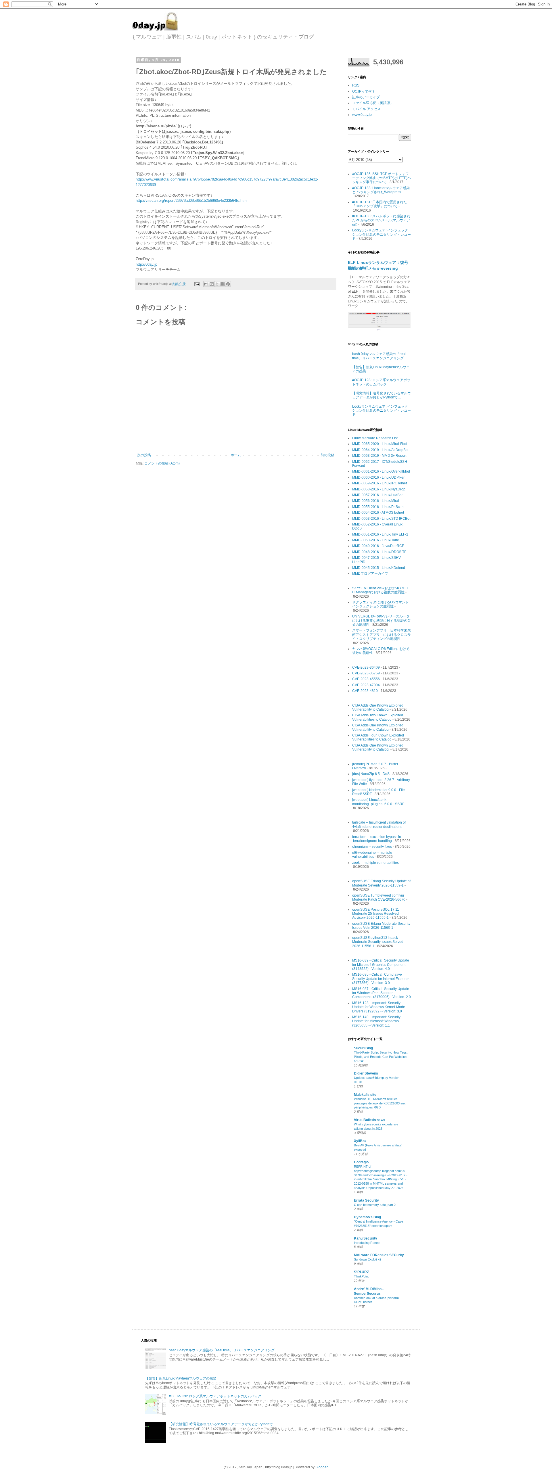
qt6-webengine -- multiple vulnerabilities (372, 855)
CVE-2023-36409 (366, 667)
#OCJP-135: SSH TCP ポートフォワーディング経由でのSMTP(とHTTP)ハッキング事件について (381, 178)
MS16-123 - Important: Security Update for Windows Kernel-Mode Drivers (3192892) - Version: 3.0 (378, 1007)
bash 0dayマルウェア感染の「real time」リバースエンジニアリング (379, 356)
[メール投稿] (196, 283)
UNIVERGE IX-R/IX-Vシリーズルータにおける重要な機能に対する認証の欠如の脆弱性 (381, 620)
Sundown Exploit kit (367, 1259)
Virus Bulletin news (369, 1120)
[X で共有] (217, 284)
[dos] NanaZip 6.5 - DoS (371, 774)
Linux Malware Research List (375, 438)
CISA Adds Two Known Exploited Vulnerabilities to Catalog (377, 717)
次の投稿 (144, 455)
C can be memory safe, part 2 (375, 1204)
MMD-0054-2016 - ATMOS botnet (378, 513)
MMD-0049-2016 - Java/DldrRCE (378, 546)
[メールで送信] (206, 284)
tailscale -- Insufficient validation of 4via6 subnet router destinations (379, 824)
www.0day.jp (362, 115)
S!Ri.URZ (361, 1272)
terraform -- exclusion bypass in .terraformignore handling (376, 839)
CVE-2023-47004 (366, 685)
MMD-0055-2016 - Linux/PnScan (378, 507)
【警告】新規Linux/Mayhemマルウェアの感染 (180, 1378)
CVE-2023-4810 (365, 691)
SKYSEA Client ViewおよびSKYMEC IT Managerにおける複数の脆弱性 (380, 590)
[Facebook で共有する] (222, 284)
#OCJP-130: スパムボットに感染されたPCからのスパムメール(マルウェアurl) (381, 220)
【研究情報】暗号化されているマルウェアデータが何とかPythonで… (381, 395)
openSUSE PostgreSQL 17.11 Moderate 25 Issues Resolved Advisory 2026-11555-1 (375, 914)
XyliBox (360, 1141)
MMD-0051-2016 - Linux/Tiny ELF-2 (380, 534)
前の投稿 (327, 455)
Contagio (361, 1162)
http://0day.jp (146, 264)
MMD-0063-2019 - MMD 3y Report (379, 456)
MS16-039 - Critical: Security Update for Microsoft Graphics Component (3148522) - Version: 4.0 (380, 964)
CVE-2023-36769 (366, 673)
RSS (355, 85)
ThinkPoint (361, 1276)
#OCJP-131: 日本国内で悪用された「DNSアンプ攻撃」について (379, 204)
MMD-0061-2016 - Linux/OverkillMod (381, 471)
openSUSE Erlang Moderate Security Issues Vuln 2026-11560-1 (381, 926)
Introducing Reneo (366, 1242)
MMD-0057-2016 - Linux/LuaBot (377, 495)
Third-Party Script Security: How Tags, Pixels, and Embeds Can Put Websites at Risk (381, 1057)
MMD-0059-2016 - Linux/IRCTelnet (379, 483)
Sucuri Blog (363, 1048)
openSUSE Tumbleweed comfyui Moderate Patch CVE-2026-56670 (378, 897)
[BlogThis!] (211, 284)
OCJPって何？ (363, 91)
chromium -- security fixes (372, 847)
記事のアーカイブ (366, 97)
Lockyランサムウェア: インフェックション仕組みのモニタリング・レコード (381, 234)
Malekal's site (365, 1095)
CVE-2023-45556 (366, 679)
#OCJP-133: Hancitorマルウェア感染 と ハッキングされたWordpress (381, 190)
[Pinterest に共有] (228, 284)
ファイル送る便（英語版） (373, 103)
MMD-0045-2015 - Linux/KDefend (378, 568)
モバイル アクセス (366, 109)
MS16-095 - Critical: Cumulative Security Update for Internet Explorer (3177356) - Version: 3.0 (380, 978)
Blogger (321, 1467)
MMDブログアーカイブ (370, 573)
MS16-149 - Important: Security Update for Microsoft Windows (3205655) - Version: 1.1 (376, 1021)
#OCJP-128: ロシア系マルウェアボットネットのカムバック (381, 382)
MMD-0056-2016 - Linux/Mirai (375, 501)
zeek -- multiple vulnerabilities (375, 863)
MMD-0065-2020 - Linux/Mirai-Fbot (379, 444)
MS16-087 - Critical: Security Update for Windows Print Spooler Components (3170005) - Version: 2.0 (381, 993)
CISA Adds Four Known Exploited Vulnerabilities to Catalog (378, 737)
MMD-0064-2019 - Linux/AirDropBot (380, 450)
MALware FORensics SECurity (379, 1255)
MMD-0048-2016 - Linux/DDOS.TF (379, 552)
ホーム (236, 455)
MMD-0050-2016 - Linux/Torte (375, 540)
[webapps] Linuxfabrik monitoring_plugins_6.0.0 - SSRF (378, 802)
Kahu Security (365, 1238)
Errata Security (366, 1200)
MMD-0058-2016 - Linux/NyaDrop (378, 489)
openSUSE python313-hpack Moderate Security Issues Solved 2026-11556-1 (377, 942)
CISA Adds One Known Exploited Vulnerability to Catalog (377, 707)
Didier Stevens (366, 1073)
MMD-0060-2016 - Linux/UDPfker (378, 477)
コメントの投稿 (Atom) (162, 463)
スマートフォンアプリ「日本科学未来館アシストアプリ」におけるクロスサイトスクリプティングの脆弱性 (381, 634)
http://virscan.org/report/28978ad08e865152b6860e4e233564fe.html (192, 200)
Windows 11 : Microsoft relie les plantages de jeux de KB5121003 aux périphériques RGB (380, 1103)
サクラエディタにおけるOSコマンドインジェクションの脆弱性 (380, 604)
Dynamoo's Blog (367, 1217)
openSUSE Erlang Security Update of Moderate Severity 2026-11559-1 (381, 883)
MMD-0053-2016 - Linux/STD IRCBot (381, 519)
